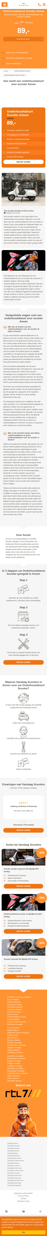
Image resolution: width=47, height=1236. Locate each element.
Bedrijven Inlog (23, 1201)
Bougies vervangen (14, 1061)
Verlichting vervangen (15, 1024)
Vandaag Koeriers (13, 1148)
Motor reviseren (12, 1014)
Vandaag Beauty (13, 1151)
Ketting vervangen (13, 1063)
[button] (3, 327)
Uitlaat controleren (13, 1076)
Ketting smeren (12, 1035)
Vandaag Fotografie (14, 1185)
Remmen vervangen (14, 1043)
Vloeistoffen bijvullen (14, 1081)
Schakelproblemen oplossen (17, 1073)
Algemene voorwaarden (23, 1193)
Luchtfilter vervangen (14, 1066)
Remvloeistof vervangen (16, 1071)
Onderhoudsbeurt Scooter (16, 1017)
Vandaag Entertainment (15, 1160)
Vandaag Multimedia (14, 1168)
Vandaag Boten (12, 1153)
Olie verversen (12, 1038)
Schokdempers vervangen (16, 1045)
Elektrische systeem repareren (18, 1033)
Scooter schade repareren (16, 1022)
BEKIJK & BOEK (23, 162)
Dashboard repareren (14, 1009)
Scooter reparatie (13, 1019)
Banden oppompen (14, 1002)
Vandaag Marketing (14, 1183)
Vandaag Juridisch (13, 1165)
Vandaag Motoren (13, 1156)
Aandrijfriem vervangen (15, 1056)
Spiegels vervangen (14, 1047)
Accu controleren (13, 1028)
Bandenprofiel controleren (16, 1058)
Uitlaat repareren (13, 1078)
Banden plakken (13, 1030)
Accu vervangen (13, 999)
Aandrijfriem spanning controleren (19, 997)
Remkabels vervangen (15, 1068)
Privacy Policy (23, 1196)
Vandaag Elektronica (14, 1175)
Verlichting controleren (15, 1052)
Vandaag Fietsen (13, 1163)
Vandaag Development (15, 1180)
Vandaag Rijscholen (14, 1158)
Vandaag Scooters (13, 1173)
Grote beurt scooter (14, 1012)
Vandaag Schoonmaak (15, 1170)
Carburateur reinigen (14, 1004)
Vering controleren (13, 1050)
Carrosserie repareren (15, 1007)
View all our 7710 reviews (23, 825)
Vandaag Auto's (12, 1143)
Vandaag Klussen (13, 1146)
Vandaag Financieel (14, 1178)
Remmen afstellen (13, 1040)
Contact (23, 1198)
